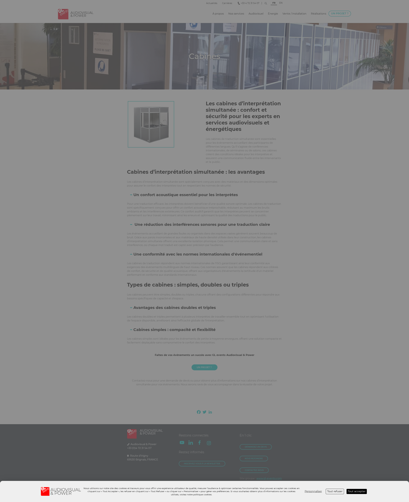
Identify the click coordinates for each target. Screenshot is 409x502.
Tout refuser (335, 491)
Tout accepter (357, 491)
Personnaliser (313, 491)
